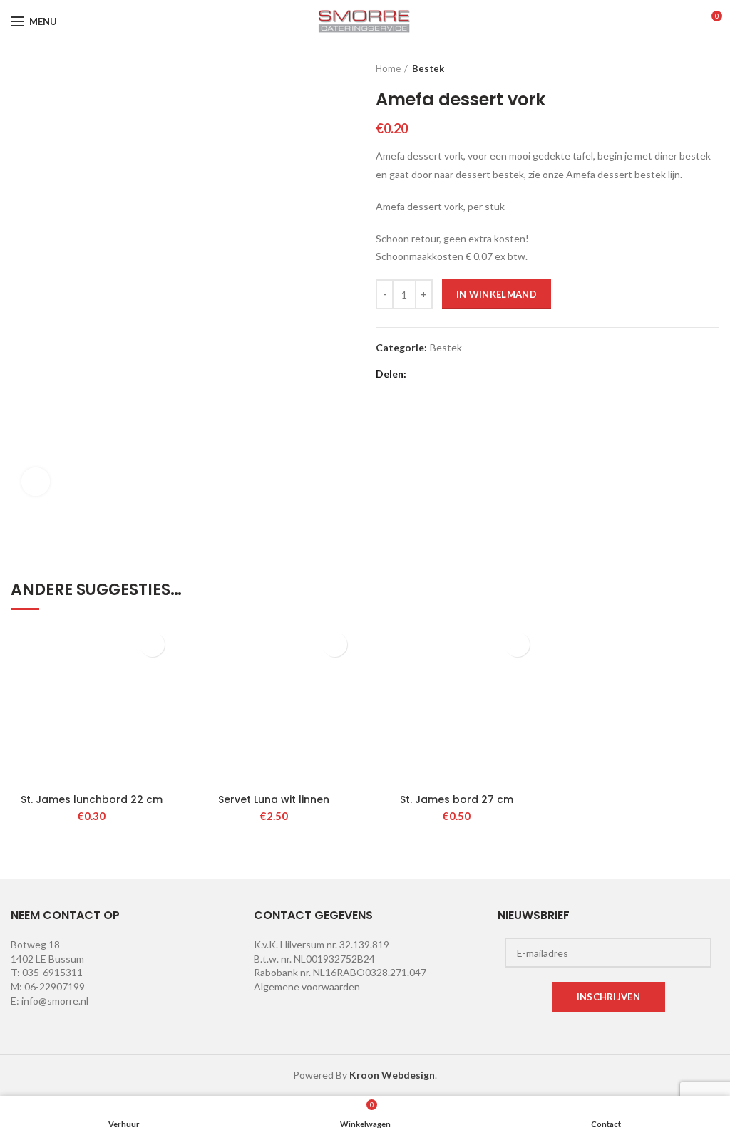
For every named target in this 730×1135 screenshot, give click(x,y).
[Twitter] (439, 374)
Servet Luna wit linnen (273, 799)
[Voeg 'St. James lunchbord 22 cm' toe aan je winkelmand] (152, 644)
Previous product (684, 68)
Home (388, 68)
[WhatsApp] (510, 374)
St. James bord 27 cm (456, 799)
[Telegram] (528, 374)
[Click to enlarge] (35, 481)
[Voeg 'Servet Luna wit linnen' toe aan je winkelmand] (334, 644)
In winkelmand (496, 294)
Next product (712, 68)
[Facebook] (421, 374)
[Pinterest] (474, 374)
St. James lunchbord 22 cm (92, 799)
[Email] (457, 374)
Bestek (428, 68)
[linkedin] (492, 374)
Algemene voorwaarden (307, 986)
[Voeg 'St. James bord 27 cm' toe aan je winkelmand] (517, 644)
